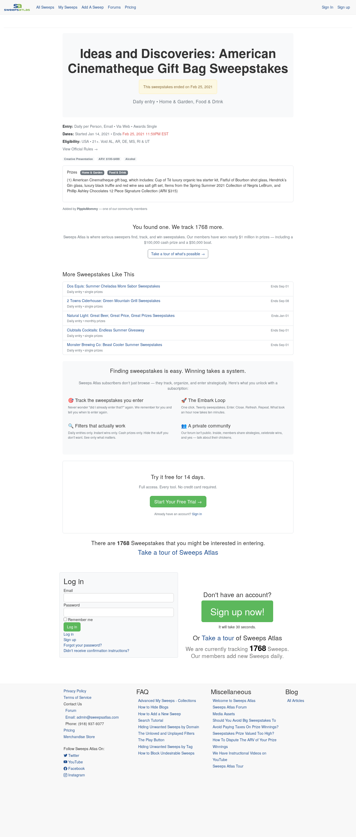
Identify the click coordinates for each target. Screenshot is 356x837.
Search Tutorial (150, 720)
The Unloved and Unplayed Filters (166, 733)
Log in (69, 634)
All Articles (295, 700)
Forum (70, 710)
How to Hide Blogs (153, 707)
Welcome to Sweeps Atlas (234, 700)
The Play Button (151, 739)
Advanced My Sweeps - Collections (167, 700)
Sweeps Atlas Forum (230, 707)
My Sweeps (67, 7)
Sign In (327, 7)
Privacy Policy (75, 690)
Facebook (76, 768)
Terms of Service (77, 697)
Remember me (80, 619)
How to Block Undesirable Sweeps (166, 753)
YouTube (75, 761)
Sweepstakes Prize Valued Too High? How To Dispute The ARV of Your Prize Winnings (245, 740)
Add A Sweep (93, 7)
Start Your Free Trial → (178, 501)
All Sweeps (45, 7)
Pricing (130, 7)
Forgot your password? (83, 645)
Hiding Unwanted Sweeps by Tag (165, 746)
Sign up (343, 7)
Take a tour (218, 637)
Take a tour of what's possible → (178, 253)
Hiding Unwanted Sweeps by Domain (168, 726)
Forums (114, 7)
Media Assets (224, 713)
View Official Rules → (80, 148)
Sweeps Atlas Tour (228, 766)
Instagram (76, 774)
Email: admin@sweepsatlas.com (92, 717)
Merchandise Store (79, 736)
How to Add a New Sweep (159, 713)
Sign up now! (237, 611)
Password (72, 605)
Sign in (197, 514)
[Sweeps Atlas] (17, 7)
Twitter (73, 755)
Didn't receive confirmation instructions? (96, 650)
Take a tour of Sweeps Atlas (178, 552)
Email (68, 590)
